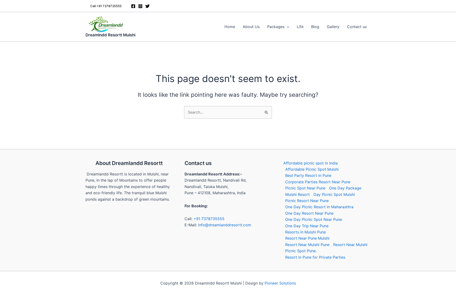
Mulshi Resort (297, 194)
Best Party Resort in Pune (308, 175)
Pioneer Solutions (280, 283)
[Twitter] (147, 6)
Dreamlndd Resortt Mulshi (110, 35)
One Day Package (345, 188)
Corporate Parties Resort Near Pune (317, 181)
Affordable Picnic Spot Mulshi (312, 169)
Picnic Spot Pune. (301, 250)
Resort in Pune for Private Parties (315, 257)
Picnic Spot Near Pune (305, 188)
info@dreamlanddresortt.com (224, 224)
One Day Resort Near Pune (309, 213)
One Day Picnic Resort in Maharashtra (319, 206)
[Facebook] (133, 6)
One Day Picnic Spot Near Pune (313, 219)
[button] (106, 6)
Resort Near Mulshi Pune (307, 244)
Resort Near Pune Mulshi (307, 238)
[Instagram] (140, 6)
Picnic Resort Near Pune (307, 200)
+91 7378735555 (209, 218)
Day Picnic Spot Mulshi (334, 194)
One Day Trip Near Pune (306, 225)
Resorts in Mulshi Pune (305, 232)
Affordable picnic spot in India (310, 163)
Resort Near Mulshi (350, 244)
